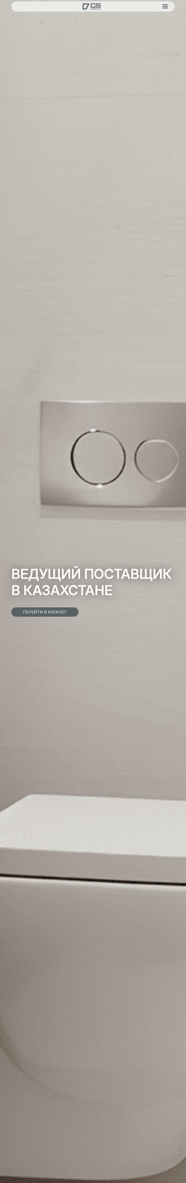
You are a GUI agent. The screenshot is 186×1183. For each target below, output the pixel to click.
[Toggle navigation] (165, 6)
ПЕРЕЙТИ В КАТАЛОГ (45, 612)
